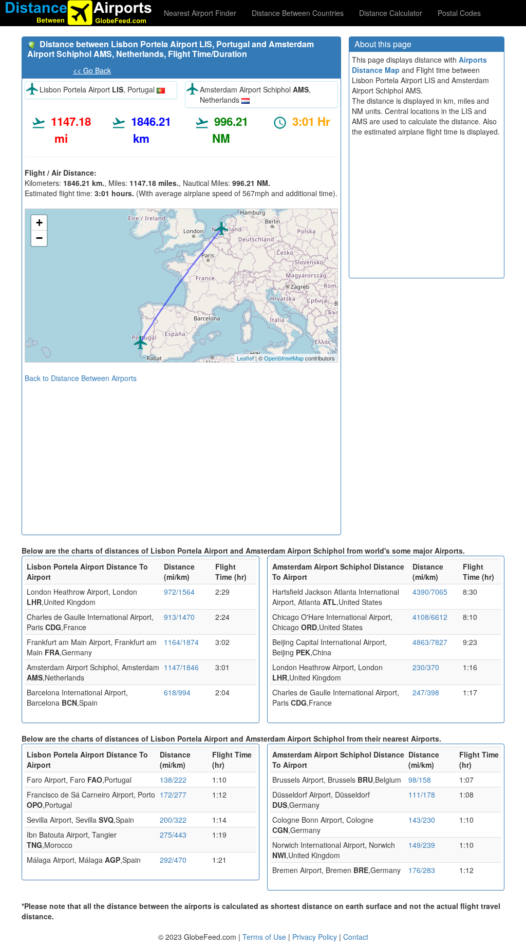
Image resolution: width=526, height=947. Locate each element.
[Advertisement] (181, 455)
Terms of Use (265, 937)
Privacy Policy (315, 937)
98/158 (419, 779)
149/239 (421, 845)
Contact (355, 937)
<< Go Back (92, 70)
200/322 (173, 820)
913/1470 (179, 617)
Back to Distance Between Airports (81, 378)
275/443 (173, 834)
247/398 (425, 692)
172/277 (173, 794)
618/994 (177, 692)
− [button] (39, 238)
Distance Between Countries (298, 13)
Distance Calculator (390, 13)
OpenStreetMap (284, 358)
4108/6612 (429, 617)
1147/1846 (181, 667)
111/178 (421, 794)
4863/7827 (429, 642)
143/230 (421, 820)
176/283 (421, 870)
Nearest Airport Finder (200, 13)
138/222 (173, 779)
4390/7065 (429, 591)
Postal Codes (459, 13)
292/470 (173, 860)
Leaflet (245, 358)
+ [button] (39, 222)
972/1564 (179, 591)
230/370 (425, 667)
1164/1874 (181, 642)
